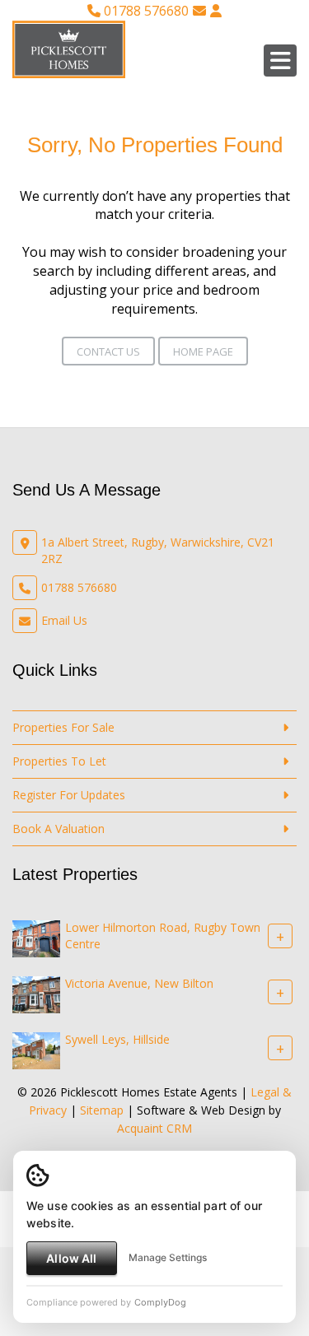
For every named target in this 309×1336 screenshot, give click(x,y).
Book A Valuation (58, 828)
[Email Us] (199, 11)
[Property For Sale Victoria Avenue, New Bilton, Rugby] (36, 993)
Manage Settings (168, 1257)
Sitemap (102, 1110)
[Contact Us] (216, 11)
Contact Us (108, 351)
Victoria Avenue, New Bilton (139, 983)
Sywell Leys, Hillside (117, 1039)
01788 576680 (145, 11)
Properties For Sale (63, 727)
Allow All (71, 1258)
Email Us (64, 620)
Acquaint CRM (154, 1128)
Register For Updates (68, 795)
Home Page (203, 351)
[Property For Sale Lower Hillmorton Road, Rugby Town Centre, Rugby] (36, 937)
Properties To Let (59, 761)
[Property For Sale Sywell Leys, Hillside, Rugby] (36, 1049)
